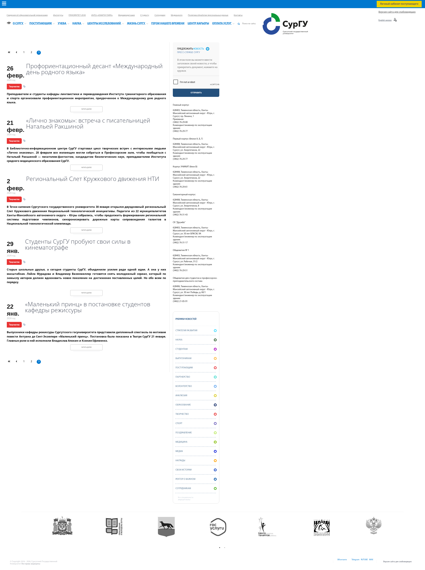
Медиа (179, 451)
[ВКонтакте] (342, 562)
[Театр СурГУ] (170, 530)
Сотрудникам (183, 488)
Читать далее (86, 109)
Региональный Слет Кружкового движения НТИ (92, 179)
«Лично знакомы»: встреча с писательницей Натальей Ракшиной (88, 123)
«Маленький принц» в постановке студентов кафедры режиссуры (87, 307)
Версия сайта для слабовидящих (397, 12)
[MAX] (370, 562)
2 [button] (224, 547)
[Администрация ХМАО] (66, 530)
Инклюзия (181, 395)
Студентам (181, 349)
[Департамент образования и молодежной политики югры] (118, 530)
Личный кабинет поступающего (399, 4)
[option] (66, 530)
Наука (178, 340)
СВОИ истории (183, 470)
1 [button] (219, 547)
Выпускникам (183, 358)
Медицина (181, 442)
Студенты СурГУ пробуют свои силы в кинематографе (77, 244)
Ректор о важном (185, 479)
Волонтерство (183, 386)
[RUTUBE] (364, 562)
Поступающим (184, 368)
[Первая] (9, 52)
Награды (180, 460)
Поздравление (183, 433)
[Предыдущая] (16, 52)
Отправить (196, 93)
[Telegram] (355, 562)
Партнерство (182, 377)
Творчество (14, 86)
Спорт (178, 423)
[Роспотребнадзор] (378, 530)
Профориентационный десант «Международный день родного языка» (94, 69)
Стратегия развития (186, 330)
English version (385, 20)
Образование (183, 405)
